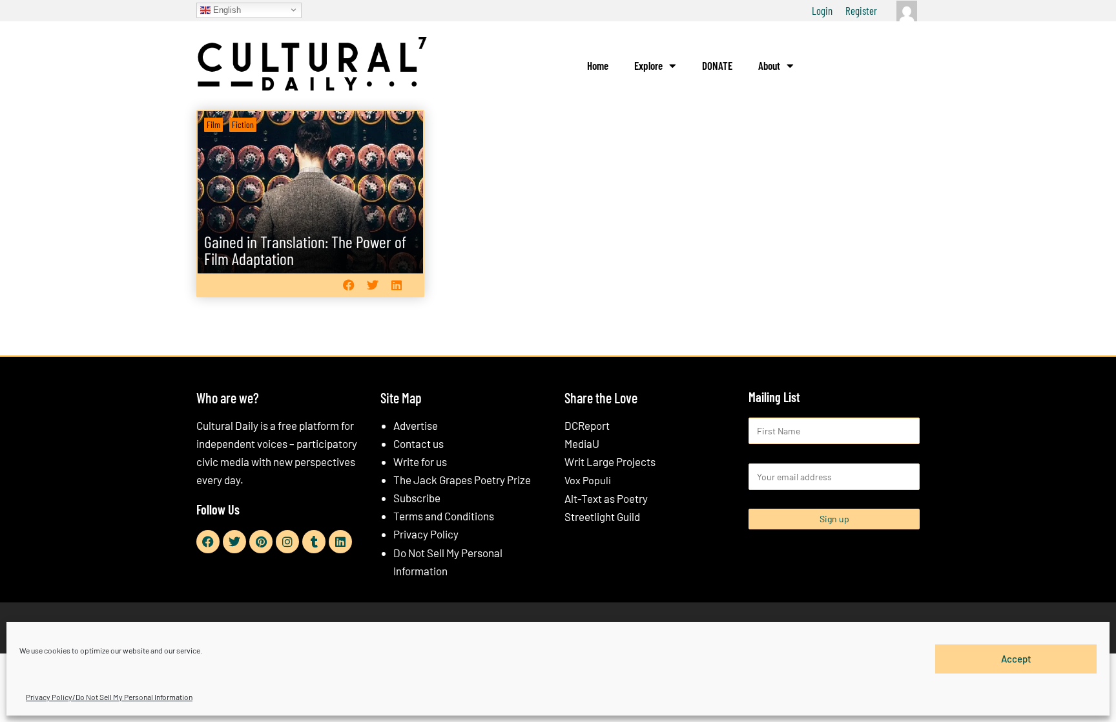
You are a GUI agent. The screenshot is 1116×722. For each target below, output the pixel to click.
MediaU (581, 443)
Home (597, 65)
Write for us (420, 461)
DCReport (587, 425)
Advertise (415, 425)
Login (822, 10)
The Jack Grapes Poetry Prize (462, 479)
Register (861, 10)
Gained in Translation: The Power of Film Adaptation (305, 249)
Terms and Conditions (443, 515)
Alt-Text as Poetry (606, 498)
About (769, 65)
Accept (1016, 658)
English (226, 9)
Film (213, 124)
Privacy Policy (426, 533)
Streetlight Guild (602, 516)
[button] (348, 284)
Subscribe (416, 497)
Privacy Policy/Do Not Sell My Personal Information (109, 696)
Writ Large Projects (610, 461)
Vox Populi (587, 480)
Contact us (418, 443)
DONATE (717, 65)
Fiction (243, 124)
